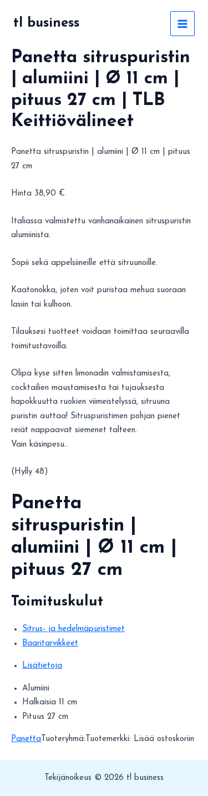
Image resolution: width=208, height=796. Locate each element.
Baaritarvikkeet (50, 643)
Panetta (26, 739)
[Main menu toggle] (182, 23)
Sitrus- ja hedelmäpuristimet (73, 629)
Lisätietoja (42, 666)
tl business (46, 23)
